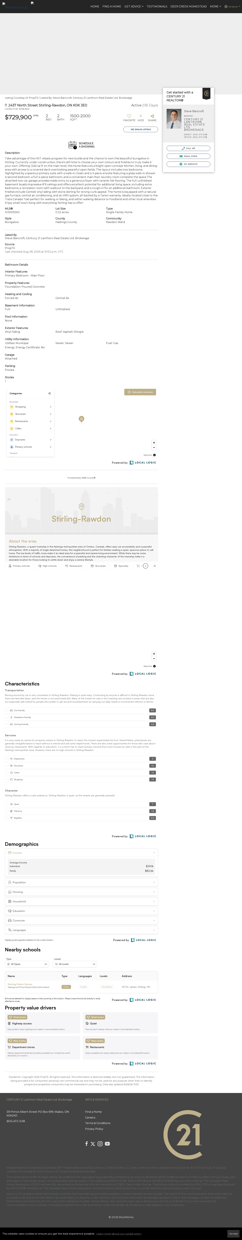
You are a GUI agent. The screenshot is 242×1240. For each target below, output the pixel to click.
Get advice (134, 8)
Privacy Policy (94, 1128)
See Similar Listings (141, 129)
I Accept (233, 1233)
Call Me (190, 148)
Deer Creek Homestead (189, 6)
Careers (90, 1117)
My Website (190, 164)
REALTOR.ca (203, 1184)
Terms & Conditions (97, 1123)
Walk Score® (88, 477)
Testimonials (157, 6)
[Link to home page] (16, 7)
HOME (95, 6)
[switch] (129, 119)
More (216, 8)
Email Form (190, 156)
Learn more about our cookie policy (118, 1233)
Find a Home (112, 6)
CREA (194, 1177)
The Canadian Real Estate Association (67, 1188)
